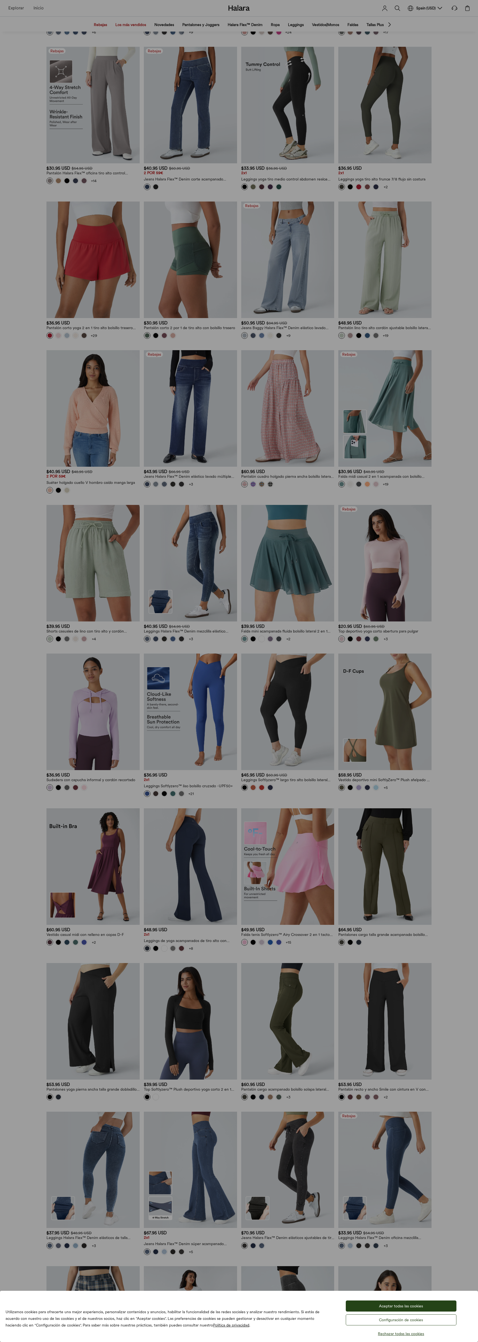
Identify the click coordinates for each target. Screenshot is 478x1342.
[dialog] (239, 671)
